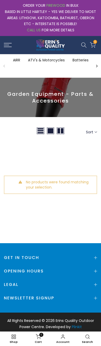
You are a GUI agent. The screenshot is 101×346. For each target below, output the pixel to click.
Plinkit (77, 326)
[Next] (96, 66)
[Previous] (4, 66)
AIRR (16, 60)
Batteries (81, 60)
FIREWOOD (55, 5)
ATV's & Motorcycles (46, 60)
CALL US (34, 30)
